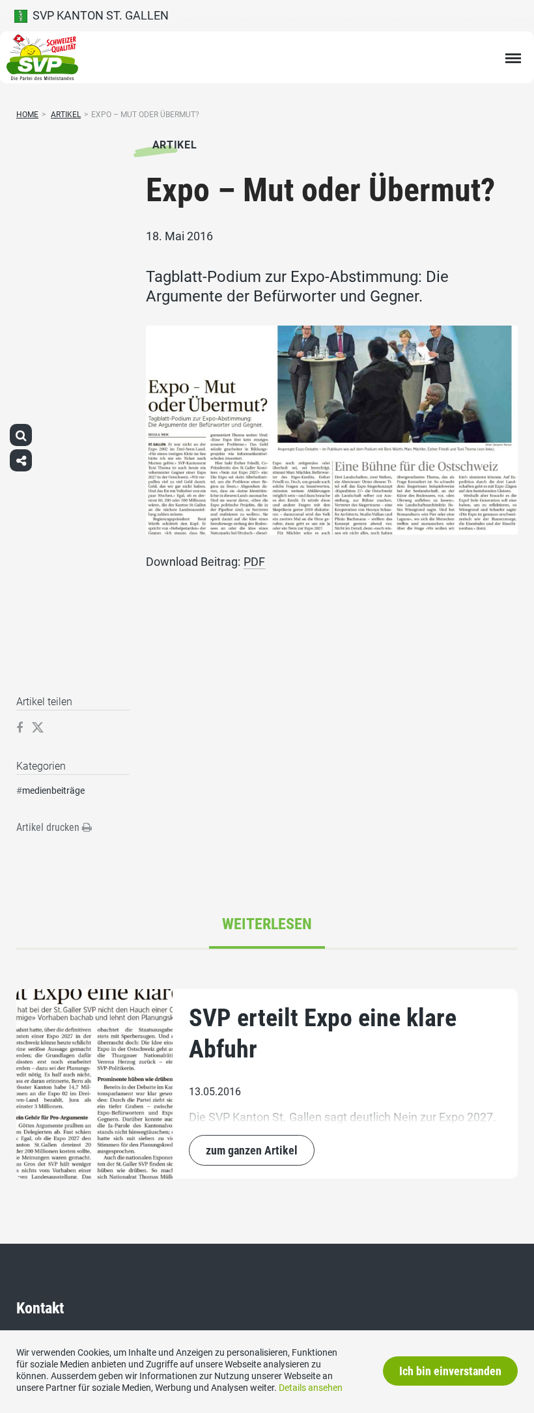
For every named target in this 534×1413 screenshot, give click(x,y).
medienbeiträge (53, 790)
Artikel (66, 114)
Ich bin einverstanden (450, 1371)
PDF (254, 561)
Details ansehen (311, 1387)
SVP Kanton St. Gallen (98, 15)
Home (27, 114)
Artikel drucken (49, 827)
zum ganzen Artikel (252, 1150)
